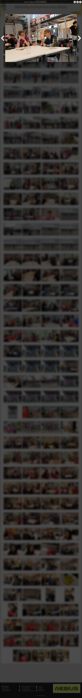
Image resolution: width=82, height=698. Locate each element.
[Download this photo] (75, 2)
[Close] (80, 2)
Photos (26, 2)
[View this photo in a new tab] (77, 2)
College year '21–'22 (34, 2)
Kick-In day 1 (43, 2)
